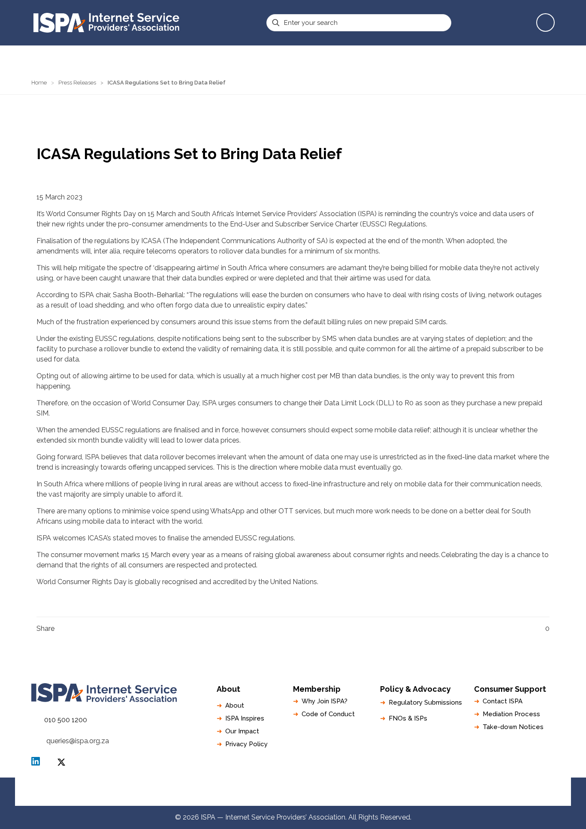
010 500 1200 (65, 720)
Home (39, 82)
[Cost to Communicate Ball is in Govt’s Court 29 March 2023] (578, 795)
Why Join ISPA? (324, 701)
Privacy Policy (246, 744)
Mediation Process (511, 714)
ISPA (61, 762)
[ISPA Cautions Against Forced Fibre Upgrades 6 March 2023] (7, 795)
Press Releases (77, 82)
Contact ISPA (503, 701)
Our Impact (242, 731)
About (234, 705)
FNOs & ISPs (408, 718)
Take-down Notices (513, 727)
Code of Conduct (328, 714)
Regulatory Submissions (425, 702)
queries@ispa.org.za (77, 741)
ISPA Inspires (244, 718)
